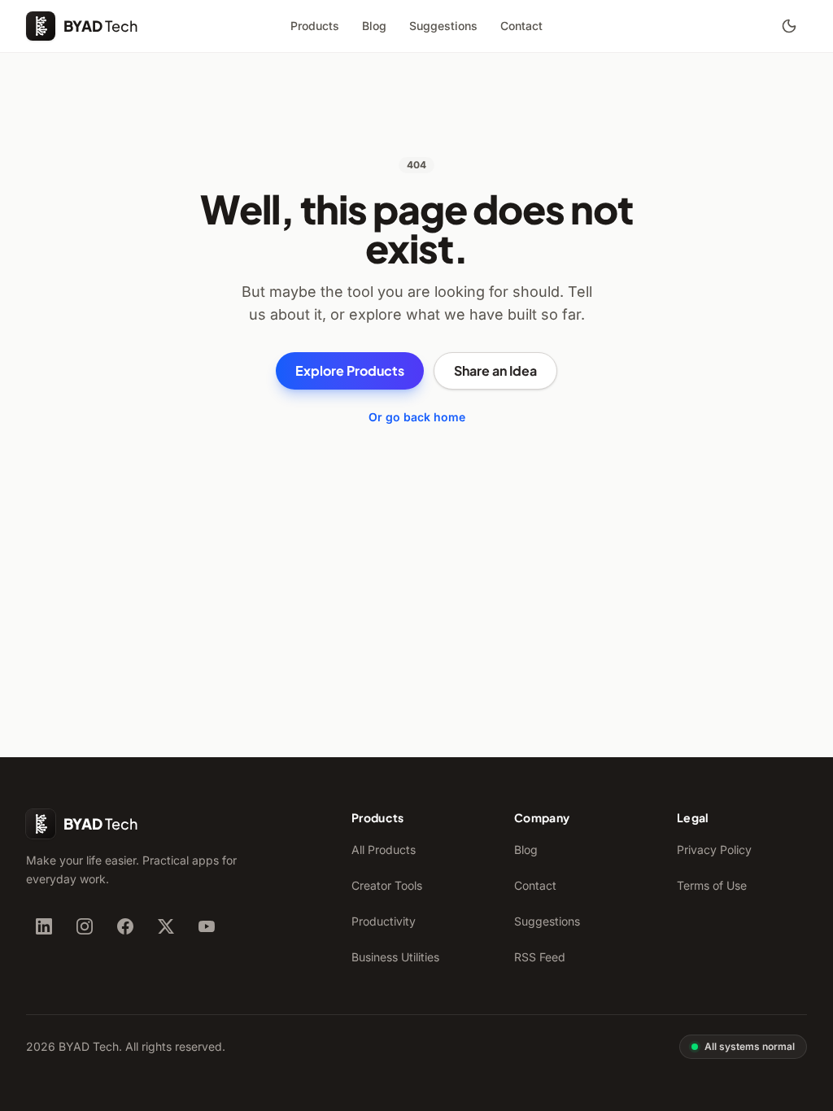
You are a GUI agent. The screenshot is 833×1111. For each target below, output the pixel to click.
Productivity (383, 921)
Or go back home (417, 417)
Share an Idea (495, 370)
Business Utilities (395, 957)
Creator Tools (386, 885)
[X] (166, 926)
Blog (374, 26)
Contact (521, 26)
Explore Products (349, 370)
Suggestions (443, 26)
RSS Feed (539, 957)
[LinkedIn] (44, 926)
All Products (383, 849)
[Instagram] (84, 926)
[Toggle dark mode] (789, 26)
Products (314, 26)
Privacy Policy (714, 849)
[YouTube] (207, 926)
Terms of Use (712, 885)
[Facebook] (125, 926)
